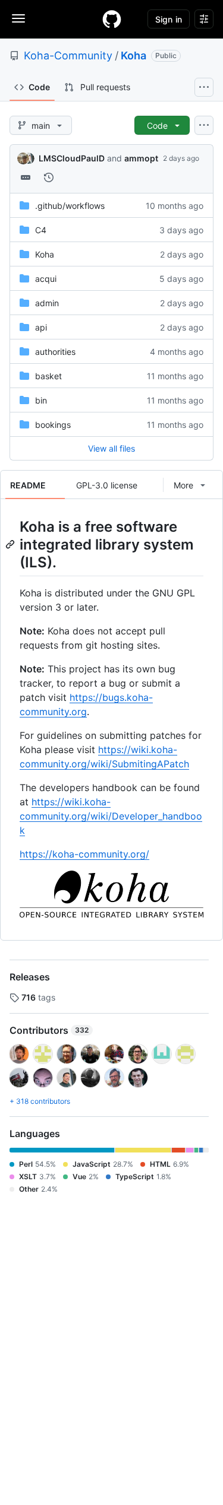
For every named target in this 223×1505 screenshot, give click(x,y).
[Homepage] (111, 18)
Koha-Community (68, 55)
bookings (53, 425)
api (41, 327)
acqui (45, 279)
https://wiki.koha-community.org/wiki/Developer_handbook (111, 816)
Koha (133, 55)
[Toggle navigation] (18, 18)
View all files (111, 448)
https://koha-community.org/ (84, 854)
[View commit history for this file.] (49, 177)
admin (47, 303)
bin (41, 400)
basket (48, 376)
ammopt (141, 158)
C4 (40, 230)
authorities (55, 352)
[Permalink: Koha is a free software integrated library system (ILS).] (11, 544)
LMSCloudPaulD (72, 158)
